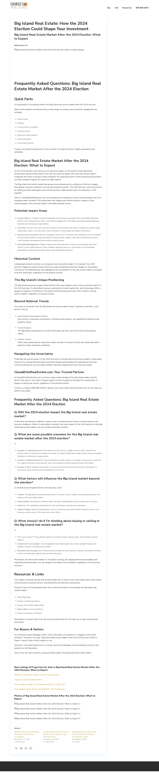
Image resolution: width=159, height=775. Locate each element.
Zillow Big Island (24, 597)
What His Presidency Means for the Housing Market (36, 674)
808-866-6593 (142, 8)
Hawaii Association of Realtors (30, 613)
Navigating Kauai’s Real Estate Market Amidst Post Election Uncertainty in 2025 (84, 734)
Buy (109, 8)
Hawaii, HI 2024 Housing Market (28, 679)
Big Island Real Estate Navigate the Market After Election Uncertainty (26, 734)
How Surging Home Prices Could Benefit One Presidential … (40, 689)
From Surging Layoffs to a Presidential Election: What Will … (40, 684)
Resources (127, 8)
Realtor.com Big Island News (29, 601)
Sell (116, 8)
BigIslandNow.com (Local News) (30, 609)
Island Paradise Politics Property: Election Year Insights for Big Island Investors (56, 734)
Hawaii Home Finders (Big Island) (31, 605)
